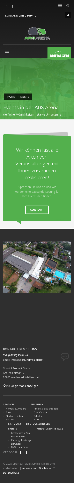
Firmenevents (19, 436)
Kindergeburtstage (21, 440)
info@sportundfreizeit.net (27, 360)
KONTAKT (37, 209)
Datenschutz (11, 472)
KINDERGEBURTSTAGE (50, 428)
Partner (10, 419)
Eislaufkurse (40, 412)
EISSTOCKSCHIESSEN (38, 423)
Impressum (29, 468)
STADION (8, 404)
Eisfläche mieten (20, 447)
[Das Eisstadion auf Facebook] (6, 6)
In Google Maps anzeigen (22, 386)
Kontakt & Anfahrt (16, 408)
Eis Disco (38, 419)
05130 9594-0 (27, 15)
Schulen (38, 415)
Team (9, 412)
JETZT (59, 54)
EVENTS (12, 428)
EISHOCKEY (14, 423)
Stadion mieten (14, 415)
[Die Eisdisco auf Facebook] (12, 6)
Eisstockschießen (20, 432)
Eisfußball (16, 443)
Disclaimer (45, 468)
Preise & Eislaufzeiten (46, 408)
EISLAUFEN (37, 404)
